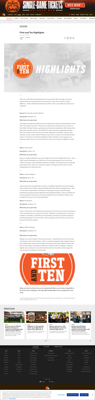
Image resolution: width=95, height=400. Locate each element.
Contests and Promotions (69, 353)
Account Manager (33, 357)
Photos (19, 357)
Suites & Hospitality (33, 360)
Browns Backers (69, 362)
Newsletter (86, 362)
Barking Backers (69, 366)
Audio (19, 360)
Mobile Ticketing (33, 366)
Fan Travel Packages (33, 373)
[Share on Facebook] (65, 38)
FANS (69, 350)
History (6, 371)
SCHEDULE (51, 350)
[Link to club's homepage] (4, 14)
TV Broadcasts (19, 366)
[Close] (92, 394)
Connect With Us (86, 366)
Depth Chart (6, 357)
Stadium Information (86, 369)
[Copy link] (73, 38)
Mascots (69, 360)
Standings (6, 366)
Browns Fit (86, 355)
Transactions (6, 362)
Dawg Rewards (69, 369)
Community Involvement (86, 353)
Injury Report (6, 360)
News (19, 353)
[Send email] (70, 38)
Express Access (33, 369)
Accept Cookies (84, 394)
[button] (46, 340)
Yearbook (6, 373)
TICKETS (33, 350)
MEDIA (19, 350)
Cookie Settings (61, 394)
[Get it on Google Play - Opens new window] (52, 382)
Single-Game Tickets (33, 353)
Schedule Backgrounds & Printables (51, 355)
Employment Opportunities (86, 371)
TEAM (6, 350)
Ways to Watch (19, 369)
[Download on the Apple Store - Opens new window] (42, 381)
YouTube (19, 371)
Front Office (6, 369)
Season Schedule (51, 353)
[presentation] (90, 341)
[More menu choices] (42, 14)
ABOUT (86, 350)
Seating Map (33, 364)
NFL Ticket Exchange (33, 371)
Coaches (6, 355)
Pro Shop (86, 360)
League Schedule (51, 360)
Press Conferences (18, 364)
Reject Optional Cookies (73, 394)
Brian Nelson (27, 37)
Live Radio (19, 362)
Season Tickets (33, 355)
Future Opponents (51, 357)
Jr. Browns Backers (69, 364)
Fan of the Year (69, 357)
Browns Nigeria (86, 357)
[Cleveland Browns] (47, 388)
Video (19, 355)
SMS (86, 364)
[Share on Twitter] (68, 38)
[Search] (69, 14)
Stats (6, 364)
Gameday (69, 355)
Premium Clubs (33, 362)
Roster (6, 353)
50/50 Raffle (69, 371)
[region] (47, 395)
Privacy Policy (13, 398)
